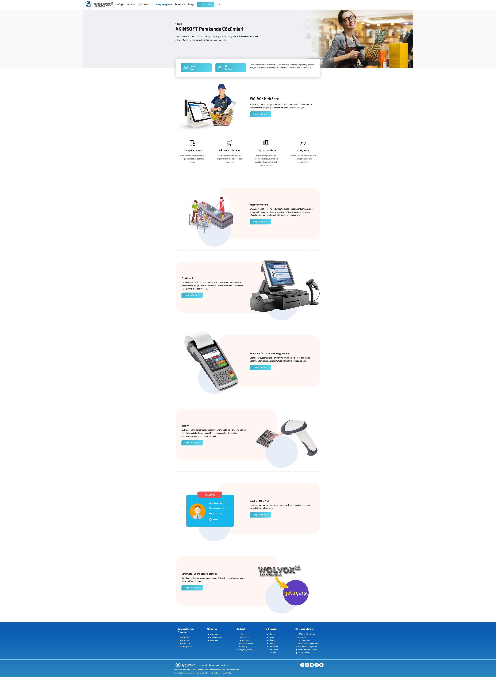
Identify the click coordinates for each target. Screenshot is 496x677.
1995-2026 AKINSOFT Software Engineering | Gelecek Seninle (204, 670)
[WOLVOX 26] (103, 5)
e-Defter (272, 643)
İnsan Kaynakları (186, 647)
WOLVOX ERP (184, 637)
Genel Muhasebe (216, 637)
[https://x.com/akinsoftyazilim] (307, 665)
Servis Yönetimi (244, 640)
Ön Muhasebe (214, 634)
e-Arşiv (271, 637)
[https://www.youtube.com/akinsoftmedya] (321, 665)
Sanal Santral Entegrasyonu (308, 650)
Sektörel (241, 629)
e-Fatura (272, 634)
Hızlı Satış (242, 634)
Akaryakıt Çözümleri (246, 650)
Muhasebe (212, 629)
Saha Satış (243, 647)
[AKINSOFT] (88, 5)
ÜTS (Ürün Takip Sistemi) (307, 634)
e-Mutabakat (273, 647)
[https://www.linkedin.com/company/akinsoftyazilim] (312, 665)
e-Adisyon (272, 653)
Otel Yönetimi (244, 637)
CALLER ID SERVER (304, 653)
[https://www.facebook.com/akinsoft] (302, 665)
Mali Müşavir (214, 640)
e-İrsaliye (272, 640)
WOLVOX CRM (185, 643)
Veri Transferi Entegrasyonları (308, 643)
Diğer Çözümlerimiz (304, 629)
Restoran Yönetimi (246, 643)
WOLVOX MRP (185, 640)
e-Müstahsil (273, 650)
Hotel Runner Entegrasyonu (308, 647)
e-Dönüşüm (271, 629)
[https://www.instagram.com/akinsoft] (316, 665)
